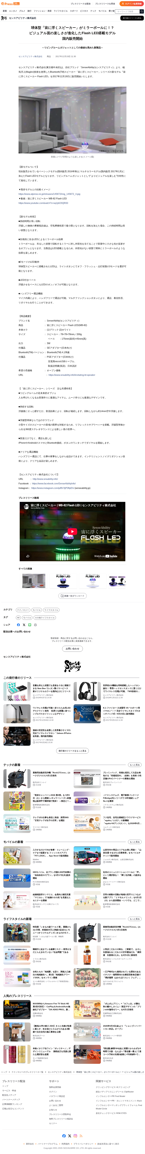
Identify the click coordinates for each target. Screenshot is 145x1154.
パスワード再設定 (57, 1096)
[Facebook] (18, 624)
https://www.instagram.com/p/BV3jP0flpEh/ (52, 488)
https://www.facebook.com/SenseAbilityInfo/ (54, 483)
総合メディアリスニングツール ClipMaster (115, 1092)
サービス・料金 (9, 1090)
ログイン (53, 1092)
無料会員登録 (55, 1087)
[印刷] (35, 624)
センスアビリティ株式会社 (30, 56)
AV (18, 618)
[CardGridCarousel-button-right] (125, 582)
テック (93, 11)
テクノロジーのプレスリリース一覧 (27, 1072)
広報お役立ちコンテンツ (13, 1108)
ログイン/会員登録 (133, 4)
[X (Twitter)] (24, 624)
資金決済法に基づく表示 (108, 1144)
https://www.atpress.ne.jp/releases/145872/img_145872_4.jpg (49, 194)
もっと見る (135, 765)
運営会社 (30, 1144)
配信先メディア (9, 1095)
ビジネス (84, 11)
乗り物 (112, 11)
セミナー (53, 1123)
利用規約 (66, 1144)
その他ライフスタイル (45, 618)
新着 (5, 11)
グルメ (22, 11)
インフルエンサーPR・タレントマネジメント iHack (119, 1101)
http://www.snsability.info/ (45, 479)
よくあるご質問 (56, 1105)
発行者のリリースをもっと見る (72, 751)
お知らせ (53, 1110)
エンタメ (13, 11)
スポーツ (74, 11)
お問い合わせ (72, 648)
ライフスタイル (61, 11)
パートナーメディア (11, 1099)
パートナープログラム (48, 1144)
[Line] (29, 624)
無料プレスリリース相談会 (61, 1119)
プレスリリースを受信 (105, 4)
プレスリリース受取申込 (60, 1114)
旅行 (29, 11)
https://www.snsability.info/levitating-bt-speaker (72, 375)
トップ (4, 1072)
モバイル (102, 11)
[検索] (142, 11)
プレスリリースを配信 (80, 4)
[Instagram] (75, 1136)
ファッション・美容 (43, 11)
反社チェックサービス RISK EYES (111, 1113)
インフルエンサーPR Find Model (110, 1096)
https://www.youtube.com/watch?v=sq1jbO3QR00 (43, 203)
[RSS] (81, 1136)
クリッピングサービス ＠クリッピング (113, 1087)
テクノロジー (23, 610)
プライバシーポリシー (83, 1144)
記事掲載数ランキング (12, 1104)
